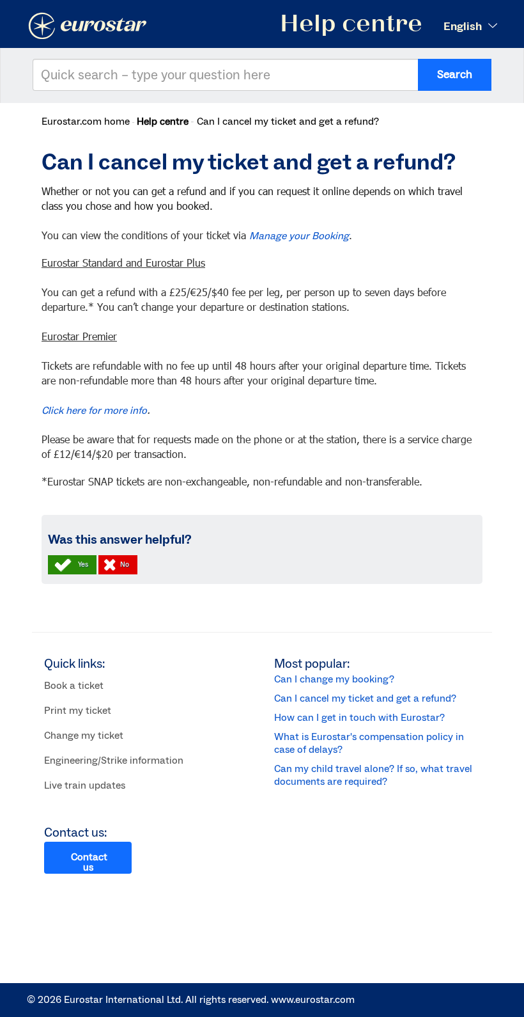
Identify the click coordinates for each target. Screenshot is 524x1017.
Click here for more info (94, 410)
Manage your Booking (299, 236)
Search (454, 74)
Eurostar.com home (86, 121)
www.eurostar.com (313, 999)
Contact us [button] (89, 862)
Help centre (163, 121)
